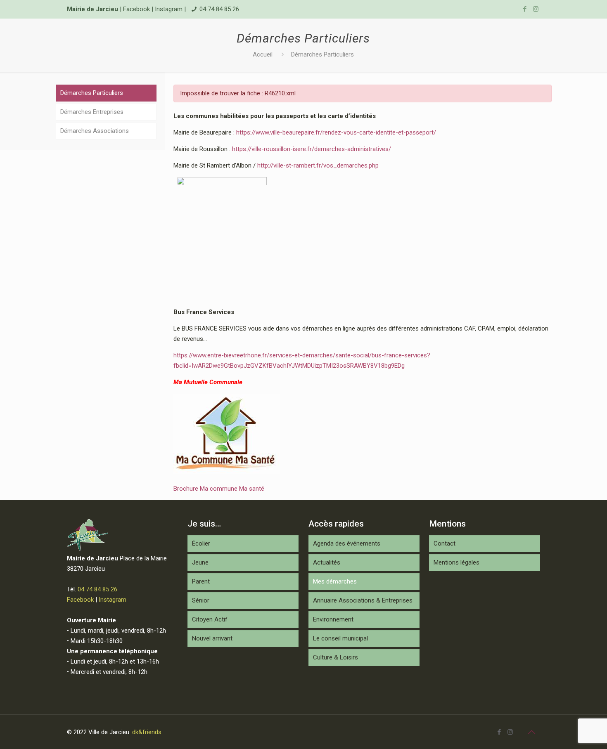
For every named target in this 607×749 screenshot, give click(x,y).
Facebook (136, 9)
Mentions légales (456, 562)
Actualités (326, 562)
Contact (444, 543)
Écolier (201, 543)
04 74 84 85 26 (219, 9)
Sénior (200, 600)
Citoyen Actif (210, 619)
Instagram (169, 9)
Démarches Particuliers (322, 54)
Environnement (333, 619)
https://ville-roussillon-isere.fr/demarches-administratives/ (311, 149)
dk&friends (146, 732)
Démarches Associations (94, 131)
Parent (201, 581)
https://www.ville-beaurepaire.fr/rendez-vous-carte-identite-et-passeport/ (336, 132)
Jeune (200, 562)
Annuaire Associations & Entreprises (363, 600)
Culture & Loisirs (335, 657)
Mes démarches (335, 581)
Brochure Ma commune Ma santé (218, 488)
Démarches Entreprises (91, 112)
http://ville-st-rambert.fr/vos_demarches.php (318, 165)
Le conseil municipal (340, 638)
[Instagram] (535, 9)
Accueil (263, 54)
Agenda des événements (346, 543)
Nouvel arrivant (212, 638)
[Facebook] (524, 9)
